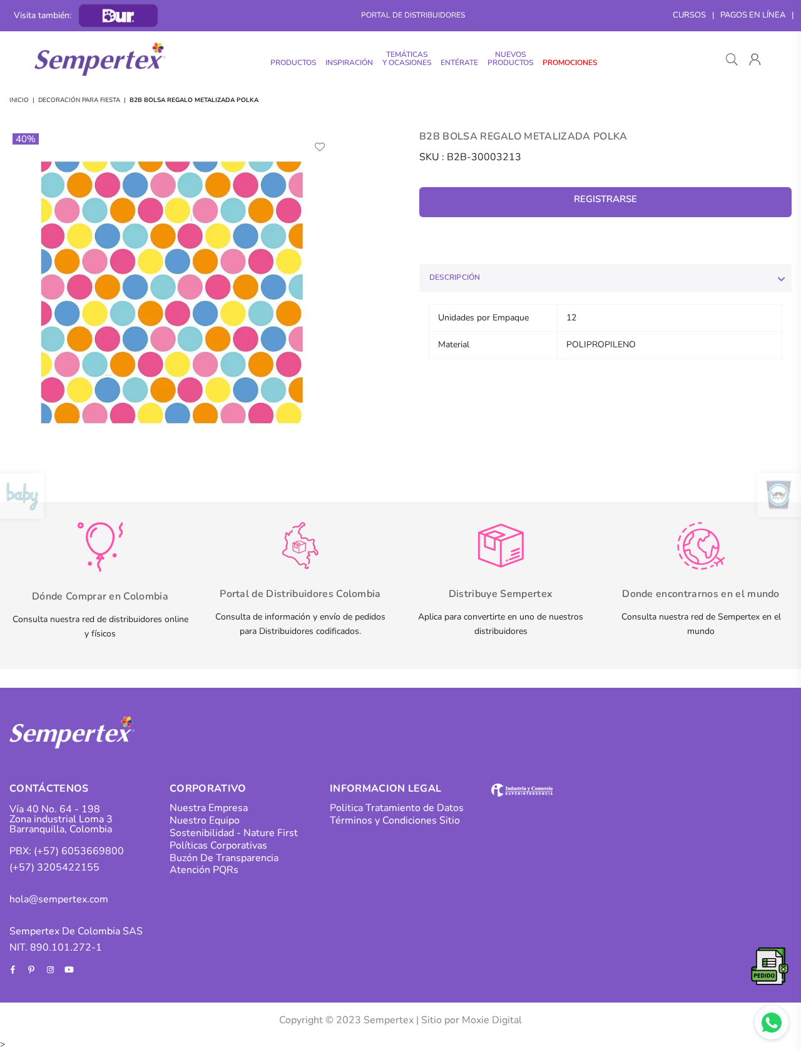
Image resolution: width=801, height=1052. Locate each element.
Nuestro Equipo (205, 820)
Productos (293, 63)
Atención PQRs (204, 870)
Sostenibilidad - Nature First (234, 833)
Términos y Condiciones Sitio (395, 820)
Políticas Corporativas (218, 845)
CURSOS (689, 15)
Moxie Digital (492, 1020)
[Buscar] (731, 59)
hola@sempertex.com (58, 899)
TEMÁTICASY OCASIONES (406, 58)
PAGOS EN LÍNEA (752, 15)
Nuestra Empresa (209, 808)
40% (26, 139)
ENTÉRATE (459, 63)
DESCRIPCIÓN (455, 277)
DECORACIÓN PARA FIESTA (79, 100)
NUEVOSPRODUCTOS (510, 58)
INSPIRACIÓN (349, 63)
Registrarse (605, 199)
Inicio (19, 100)
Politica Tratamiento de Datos (397, 808)
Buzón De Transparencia (224, 858)
